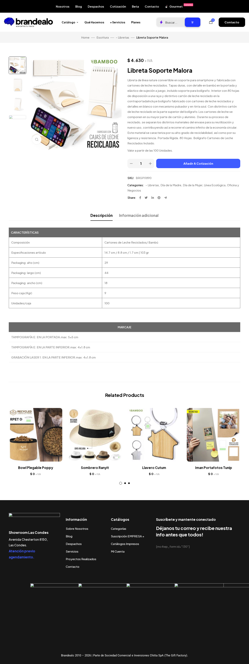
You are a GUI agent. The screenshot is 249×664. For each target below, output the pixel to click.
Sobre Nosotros (77, 528)
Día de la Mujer (192, 185)
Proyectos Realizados (81, 559)
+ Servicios (117, 22)
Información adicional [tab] (139, 215)
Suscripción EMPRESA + (127, 536)
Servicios (72, 551)
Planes (135, 22)
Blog (78, 6)
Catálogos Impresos (125, 544)
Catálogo (68, 22)
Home (85, 37)
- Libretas (122, 37)
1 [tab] (120, 483)
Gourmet (181, 6)
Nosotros (62, 6)
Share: (131, 197)
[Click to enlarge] (36, 139)
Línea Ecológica (214, 185)
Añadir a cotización (198, 163)
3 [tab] (129, 483)
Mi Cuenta (117, 551)
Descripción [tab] (101, 215)
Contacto (152, 6)
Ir (193, 22)
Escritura (102, 37)
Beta (135, 6)
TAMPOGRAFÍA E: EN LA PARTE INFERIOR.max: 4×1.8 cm (50, 347)
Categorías (118, 528)
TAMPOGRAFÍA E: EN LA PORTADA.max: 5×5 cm (44, 337)
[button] (232, 22)
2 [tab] (125, 483)
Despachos (96, 6)
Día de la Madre (170, 185)
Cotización (118, 6)
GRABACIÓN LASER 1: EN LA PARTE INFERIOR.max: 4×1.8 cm (53, 357)
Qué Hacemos (94, 22)
